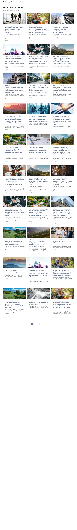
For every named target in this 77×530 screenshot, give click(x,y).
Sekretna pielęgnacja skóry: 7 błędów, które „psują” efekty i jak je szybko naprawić (38, 302)
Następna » (42, 324)
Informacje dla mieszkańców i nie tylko (16, 2)
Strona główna (70, 1)
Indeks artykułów (62, 1)
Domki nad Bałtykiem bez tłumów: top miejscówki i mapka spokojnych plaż (62, 241)
